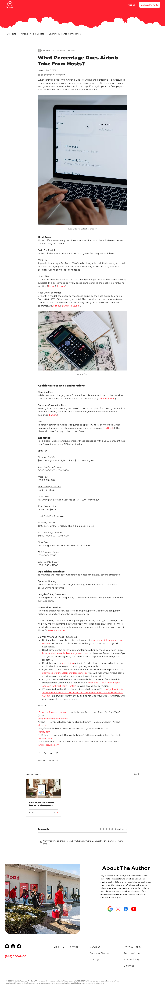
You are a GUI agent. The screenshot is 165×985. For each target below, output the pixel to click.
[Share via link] (57, 753)
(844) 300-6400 (15, 956)
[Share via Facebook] (39, 753)
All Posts (11, 34)
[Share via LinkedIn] (51, 753)
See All (136, 774)
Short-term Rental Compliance (65, 34)
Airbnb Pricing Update (32, 34)
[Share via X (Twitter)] (45, 753)
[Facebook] (126, 909)
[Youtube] (134, 909)
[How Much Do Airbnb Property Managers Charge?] (43, 788)
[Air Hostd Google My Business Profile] (110, 909)
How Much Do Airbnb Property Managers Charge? (41, 804)
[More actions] (125, 50)
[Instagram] (118, 909)
